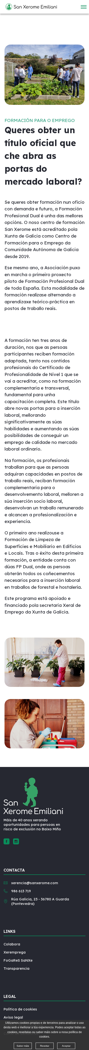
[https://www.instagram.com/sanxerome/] (16, 841)
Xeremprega (15, 952)
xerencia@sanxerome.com (34, 883)
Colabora (12, 944)
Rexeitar (44, 1046)
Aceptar (66, 1046)
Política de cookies (20, 1009)
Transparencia (16, 968)
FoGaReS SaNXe (18, 960)
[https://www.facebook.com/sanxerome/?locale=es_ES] (6, 841)
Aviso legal (13, 1017)
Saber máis (23, 1046)
